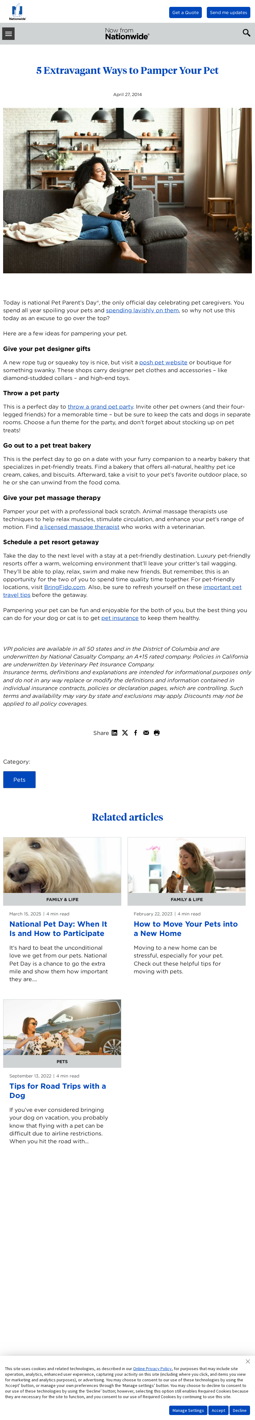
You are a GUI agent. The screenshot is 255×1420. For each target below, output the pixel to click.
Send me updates (228, 12)
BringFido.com (64, 587)
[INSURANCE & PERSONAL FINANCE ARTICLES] (127, 34)
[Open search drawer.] (245, 32)
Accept (218, 1410)
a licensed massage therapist (79, 527)
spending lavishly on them (142, 310)
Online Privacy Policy (152, 1368)
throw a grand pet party (100, 406)
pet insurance (120, 618)
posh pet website (163, 362)
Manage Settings (188, 1410)
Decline (240, 1410)
